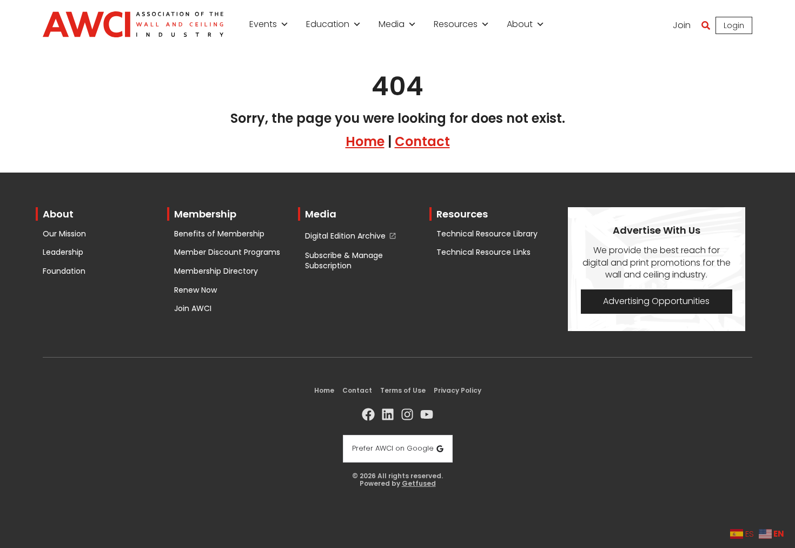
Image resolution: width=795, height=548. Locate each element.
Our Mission (64, 234)
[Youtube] (426, 414)
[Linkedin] (387, 414)
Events (263, 24)
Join (682, 25)
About (520, 24)
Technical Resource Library (487, 234)
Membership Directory (216, 271)
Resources (456, 24)
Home (365, 141)
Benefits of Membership (219, 234)
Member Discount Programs (227, 252)
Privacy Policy (457, 390)
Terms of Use (403, 390)
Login (734, 25)
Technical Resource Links (483, 252)
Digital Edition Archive (345, 236)
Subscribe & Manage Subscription (344, 261)
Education (327, 24)
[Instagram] (407, 414)
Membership (205, 214)
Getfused (419, 483)
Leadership (63, 252)
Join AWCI (192, 308)
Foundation (64, 271)
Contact (422, 141)
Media (392, 24)
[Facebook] (368, 414)
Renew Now (195, 290)
